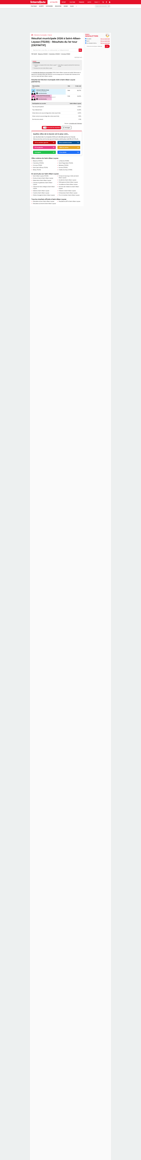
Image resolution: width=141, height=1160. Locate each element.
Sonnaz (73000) (63, 167)
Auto (89, 2)
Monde (66, 6)
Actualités (53, 2)
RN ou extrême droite (65, 142)
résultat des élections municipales (42, 72)
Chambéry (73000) (54, 54)
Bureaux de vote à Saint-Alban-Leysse (43, 68)
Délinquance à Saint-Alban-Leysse (68, 182)
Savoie (50, 35)
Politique (34, 6)
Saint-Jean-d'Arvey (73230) (40, 167)
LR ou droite (62, 152)
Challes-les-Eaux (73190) (65, 170)
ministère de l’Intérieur (75, 123)
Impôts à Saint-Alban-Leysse (41, 193)
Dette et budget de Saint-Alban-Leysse (44, 195)
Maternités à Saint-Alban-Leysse (42, 180)
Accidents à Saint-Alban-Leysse (67, 180)
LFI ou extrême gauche (41, 142)
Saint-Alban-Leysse (62, 65)
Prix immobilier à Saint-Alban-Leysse (69, 195)
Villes (72, 6)
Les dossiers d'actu (91, 43)
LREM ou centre (63, 147)
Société (41, 6)
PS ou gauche (39, 147)
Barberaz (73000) (63, 165)
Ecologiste (38, 152)
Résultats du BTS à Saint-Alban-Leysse (69, 201)
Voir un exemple (105, 39)
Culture (72, 2)
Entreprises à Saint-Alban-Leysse (68, 193)
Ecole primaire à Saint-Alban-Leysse (43, 178)
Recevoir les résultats (53, 127)
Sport (64, 2)
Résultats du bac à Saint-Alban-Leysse (43, 201)
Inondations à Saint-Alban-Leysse (68, 184)
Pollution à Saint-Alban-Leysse (67, 190)
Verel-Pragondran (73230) (66, 163)
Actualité (88, 39)
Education (58, 6)
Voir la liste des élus (42, 93)
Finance (81, 2)
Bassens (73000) (43, 54)
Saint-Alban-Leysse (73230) (40, 176)
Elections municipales (40, 35)
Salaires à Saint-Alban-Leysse (41, 190)
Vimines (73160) (65, 54)
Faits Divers (49, 6)
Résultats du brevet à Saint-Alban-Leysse (44, 203)
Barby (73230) (37, 170)
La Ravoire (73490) (64, 161)
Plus (96, 2)
